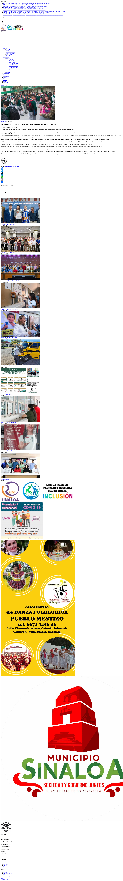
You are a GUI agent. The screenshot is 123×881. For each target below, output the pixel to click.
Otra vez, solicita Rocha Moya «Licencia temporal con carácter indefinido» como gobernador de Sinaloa (26, 3)
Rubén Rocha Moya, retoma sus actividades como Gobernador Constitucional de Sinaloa (23, 8)
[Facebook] (61, 168)
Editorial (11, 59)
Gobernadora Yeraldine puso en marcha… (10, 337)
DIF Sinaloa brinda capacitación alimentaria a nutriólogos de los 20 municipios (21, 4)
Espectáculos (6, 76)
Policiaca (5, 75)
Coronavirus (3, 121)
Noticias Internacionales (11, 53)
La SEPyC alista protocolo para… (8, 252)
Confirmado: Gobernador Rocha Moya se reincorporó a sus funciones (19, 7)
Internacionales (9, 72)
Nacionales (8, 71)
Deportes (5, 77)
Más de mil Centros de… (6, 479)
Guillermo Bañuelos (13, 67)
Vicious (11, 68)
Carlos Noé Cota (13, 64)
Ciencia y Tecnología (8, 78)
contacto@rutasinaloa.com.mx (10, 861)
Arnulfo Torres (12, 60)
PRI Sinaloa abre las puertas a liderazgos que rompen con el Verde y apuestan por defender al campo (26, 12)
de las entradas (7, 873)
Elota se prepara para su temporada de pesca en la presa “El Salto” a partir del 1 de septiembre (24, 10)
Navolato (8, 50)
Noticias (5, 48)
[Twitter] (61, 170)
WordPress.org (6, 876)
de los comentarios (8, 874)
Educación (5, 82)
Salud (4, 81)
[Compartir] (61, 182)
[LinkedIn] (61, 175)
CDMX (8, 55)
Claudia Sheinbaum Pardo (10, 166)
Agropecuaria (6, 73)
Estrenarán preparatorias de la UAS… (9, 309)
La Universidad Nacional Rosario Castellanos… (11, 280)
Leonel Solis (12, 62)
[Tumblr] (61, 173)
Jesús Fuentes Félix (13, 63)
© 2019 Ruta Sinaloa (5, 879)
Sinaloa (8, 49)
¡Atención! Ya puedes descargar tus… (9, 422)
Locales (8, 58)
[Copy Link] (61, 179)
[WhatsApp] (61, 177)
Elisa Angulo (12, 69)
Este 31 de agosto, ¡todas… (7, 394)
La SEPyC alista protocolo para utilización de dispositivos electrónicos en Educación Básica (24, 13)
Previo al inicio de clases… (7, 365)
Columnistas (6, 57)
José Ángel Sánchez (13, 66)
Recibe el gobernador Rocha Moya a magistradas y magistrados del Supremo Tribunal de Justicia (25, 6)
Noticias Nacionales (10, 52)
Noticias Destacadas (10, 54)
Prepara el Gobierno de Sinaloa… (8, 450)
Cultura (5, 80)
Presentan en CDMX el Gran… (8, 224)
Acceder (5, 872)
